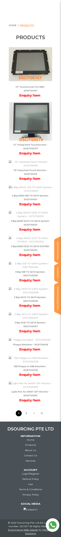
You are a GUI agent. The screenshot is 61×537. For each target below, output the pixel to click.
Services (31, 460)
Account (30, 469)
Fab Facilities (57, 272)
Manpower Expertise (57, 250)
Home (12, 25)
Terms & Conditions (30, 489)
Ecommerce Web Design (23, 529)
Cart (30, 484)
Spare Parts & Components (57, 298)
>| (41, 413)
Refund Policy (30, 479)
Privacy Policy (30, 494)
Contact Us (30, 455)
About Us (30, 450)
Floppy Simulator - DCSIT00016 (30, 344)
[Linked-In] (30, 510)
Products (27, 25)
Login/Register (30, 473)
